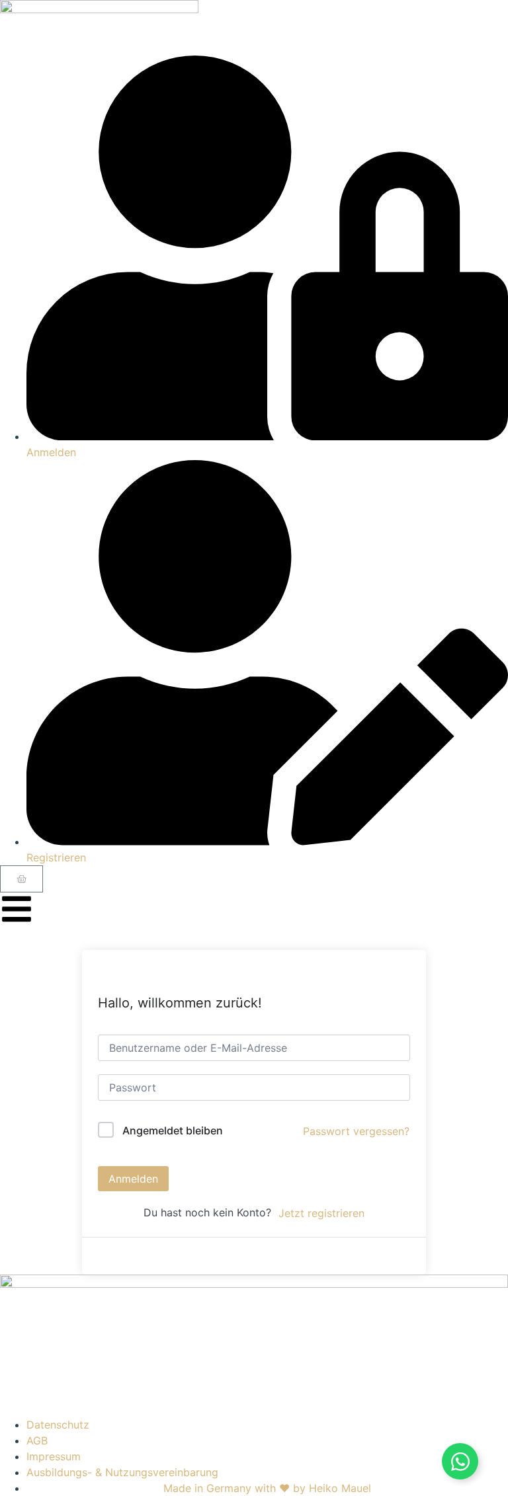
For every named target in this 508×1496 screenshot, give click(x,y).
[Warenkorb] (21, 878)
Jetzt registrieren (321, 1213)
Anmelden (133, 1178)
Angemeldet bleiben (172, 1130)
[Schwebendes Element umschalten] (460, 1461)
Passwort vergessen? (356, 1131)
